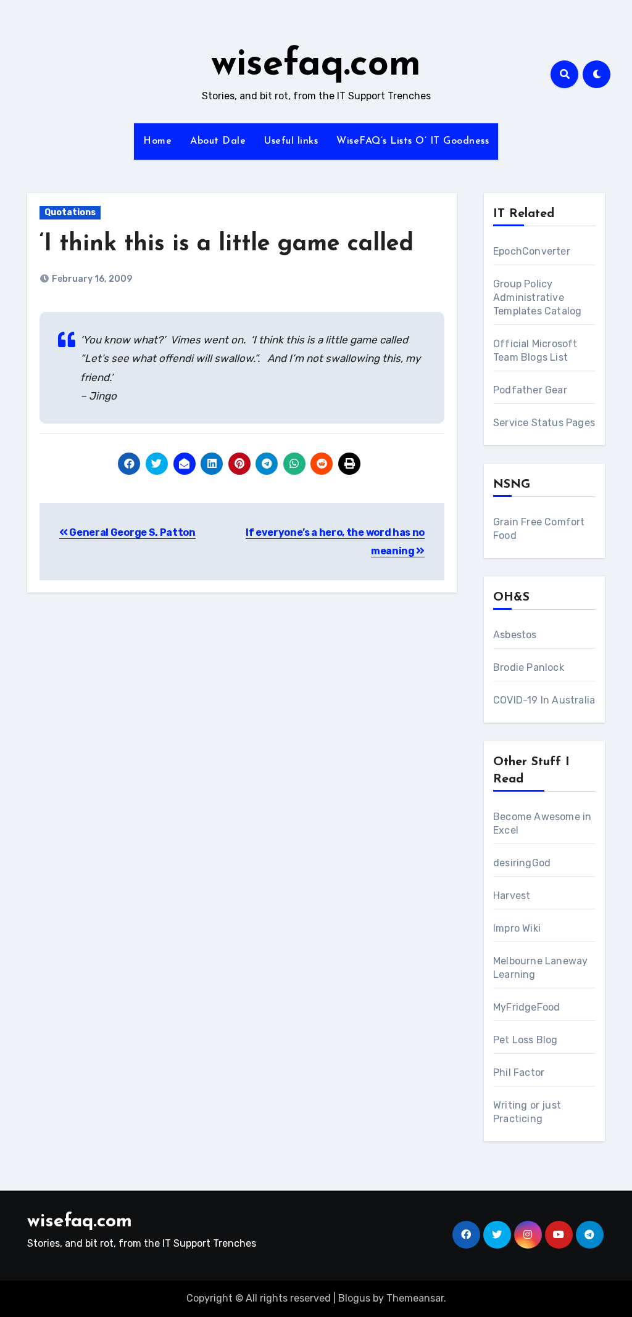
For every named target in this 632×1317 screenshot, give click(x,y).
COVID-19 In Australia (544, 700)
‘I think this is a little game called (227, 244)
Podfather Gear (530, 390)
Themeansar (415, 1298)
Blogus (354, 1298)
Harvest (511, 895)
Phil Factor (518, 1072)
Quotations (70, 212)
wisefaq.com (316, 65)
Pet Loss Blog (525, 1040)
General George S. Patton (132, 532)
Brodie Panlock (528, 667)
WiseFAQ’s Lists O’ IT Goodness (412, 141)
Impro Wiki (517, 928)
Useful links (291, 141)
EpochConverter (531, 251)
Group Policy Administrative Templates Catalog (537, 297)
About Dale (218, 141)
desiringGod (522, 863)
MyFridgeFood (526, 1007)
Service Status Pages (544, 423)
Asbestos (515, 635)
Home (157, 141)
